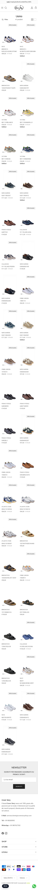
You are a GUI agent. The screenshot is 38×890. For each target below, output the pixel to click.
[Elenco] (35, 19)
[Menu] (2, 7)
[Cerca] (6, 7)
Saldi (8, 2)
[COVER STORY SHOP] (19, 8)
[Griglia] (32, 19)
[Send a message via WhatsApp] (34, 886)
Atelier (28, 883)
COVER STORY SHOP (11, 883)
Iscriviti (19, 786)
